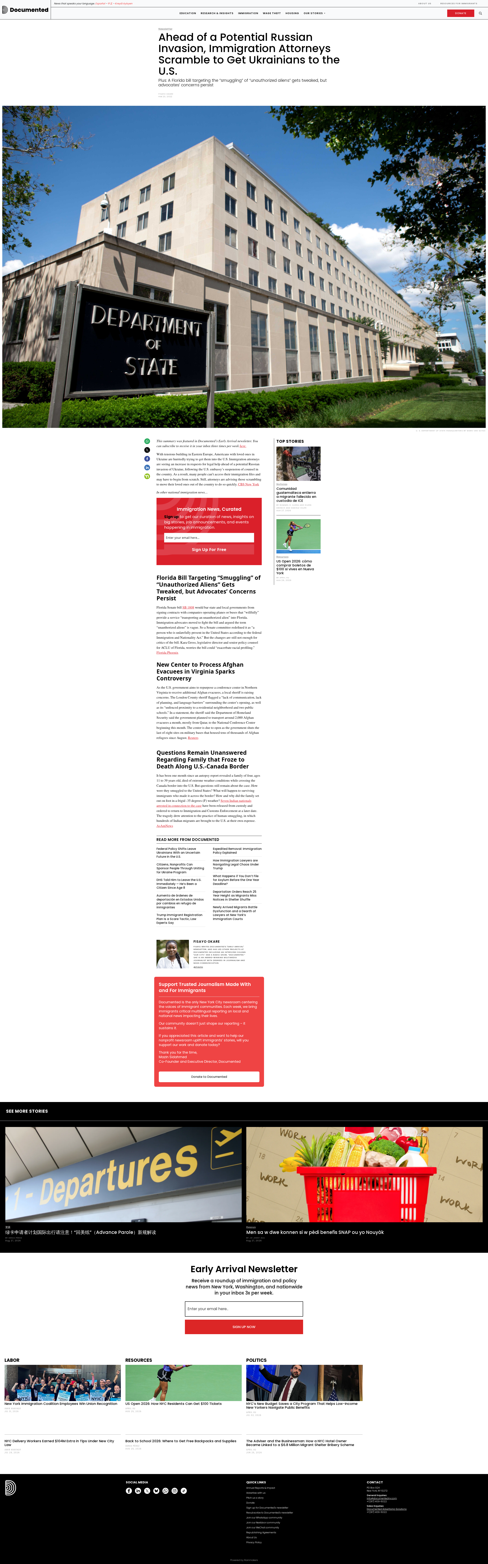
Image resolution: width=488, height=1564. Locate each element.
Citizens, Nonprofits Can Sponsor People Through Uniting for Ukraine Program (180, 868)
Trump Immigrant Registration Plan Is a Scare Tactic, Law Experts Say (179, 919)
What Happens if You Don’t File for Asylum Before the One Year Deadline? (236, 880)
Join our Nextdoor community (263, 1522)
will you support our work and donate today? (204, 1042)
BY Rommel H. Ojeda (287, 505)
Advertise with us (256, 1492)
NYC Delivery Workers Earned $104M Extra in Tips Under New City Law (59, 1443)
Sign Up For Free (209, 549)
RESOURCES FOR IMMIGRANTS (458, 3)
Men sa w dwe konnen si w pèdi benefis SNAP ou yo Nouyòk (315, 1232)
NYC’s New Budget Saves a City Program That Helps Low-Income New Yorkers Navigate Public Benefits (302, 1405)
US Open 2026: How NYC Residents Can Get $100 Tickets (173, 1403)
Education (188, 13)
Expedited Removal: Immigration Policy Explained (237, 851)
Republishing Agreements (261, 1532)
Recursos (282, 556)
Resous (251, 1227)
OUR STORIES (313, 13)
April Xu (130, 1408)
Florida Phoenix (167, 652)
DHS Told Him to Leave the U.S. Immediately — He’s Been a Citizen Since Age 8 (179, 884)
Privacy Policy (254, 1542)
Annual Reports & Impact (260, 1487)
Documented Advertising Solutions (387, 1509)
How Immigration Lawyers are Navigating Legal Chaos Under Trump (236, 864)
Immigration (248, 13)
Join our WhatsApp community (264, 1517)
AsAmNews (165, 825)
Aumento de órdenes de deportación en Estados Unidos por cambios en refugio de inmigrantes (180, 901)
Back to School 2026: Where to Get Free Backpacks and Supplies (180, 1441)
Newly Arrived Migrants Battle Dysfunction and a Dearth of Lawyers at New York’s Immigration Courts (235, 913)
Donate (250, 1502)
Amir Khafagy (13, 1408)
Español (100, 3)
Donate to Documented (209, 1077)
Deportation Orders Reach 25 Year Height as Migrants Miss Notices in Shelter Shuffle (235, 896)
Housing (292, 13)
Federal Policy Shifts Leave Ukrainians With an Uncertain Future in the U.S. (178, 853)
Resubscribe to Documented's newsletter (269, 1512)
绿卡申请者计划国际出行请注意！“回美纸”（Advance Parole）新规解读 (80, 1232)
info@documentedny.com (382, 1498)
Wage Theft (272, 13)
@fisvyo (198, 967)
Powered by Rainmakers (244, 1560)
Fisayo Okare (165, 94)
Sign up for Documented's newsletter (267, 1507)
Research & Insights (217, 13)
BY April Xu (282, 577)
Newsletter (165, 28)
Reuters (193, 737)
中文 (110, 3)
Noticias (281, 484)
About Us (424, 3)
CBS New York (248, 484)
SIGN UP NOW (244, 1326)
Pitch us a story (255, 1497)
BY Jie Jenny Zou (255, 1238)
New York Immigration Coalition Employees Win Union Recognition (61, 1403)
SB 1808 (188, 607)
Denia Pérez (132, 1445)
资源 (7, 1227)
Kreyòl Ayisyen (123, 3)
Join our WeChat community (262, 1527)
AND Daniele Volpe (296, 508)
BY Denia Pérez (13, 1238)
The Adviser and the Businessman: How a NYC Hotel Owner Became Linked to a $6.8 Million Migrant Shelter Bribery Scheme (300, 1443)
